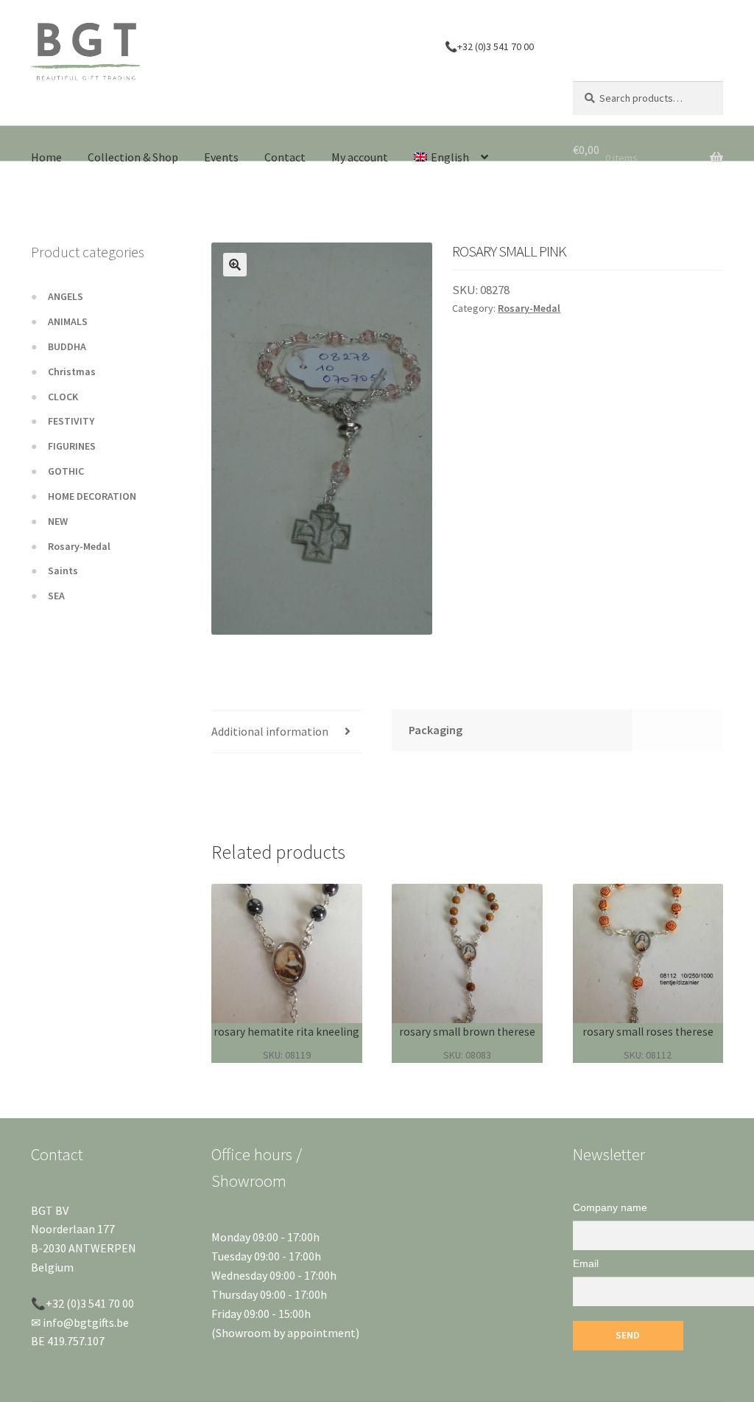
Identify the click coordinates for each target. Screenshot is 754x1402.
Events (221, 157)
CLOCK (63, 396)
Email (586, 1263)
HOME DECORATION (92, 496)
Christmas (72, 371)
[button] (235, 264)
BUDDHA (67, 346)
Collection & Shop (133, 157)
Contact (285, 157)
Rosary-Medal (529, 308)
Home (46, 157)
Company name (610, 1207)
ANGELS (65, 296)
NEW (58, 521)
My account (359, 157)
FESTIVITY (71, 421)
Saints (63, 570)
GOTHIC (66, 471)
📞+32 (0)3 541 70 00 (489, 46)
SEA (56, 595)
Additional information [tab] (269, 731)
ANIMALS (68, 321)
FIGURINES (72, 446)
